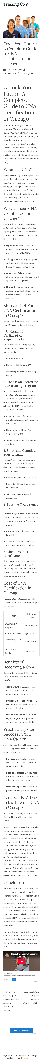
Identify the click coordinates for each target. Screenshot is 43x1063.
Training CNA (15, 4)
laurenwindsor (9, 73)
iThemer (24, 1058)
